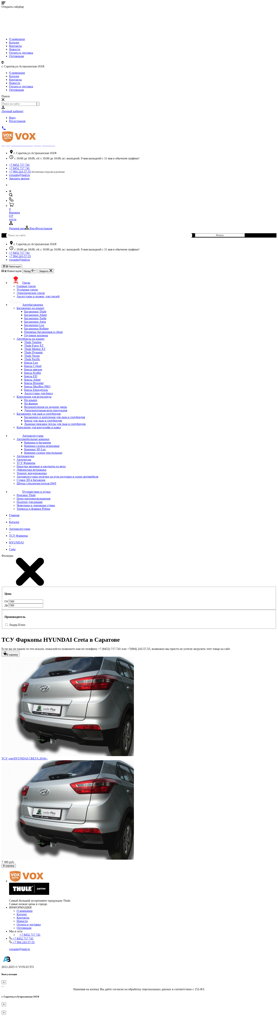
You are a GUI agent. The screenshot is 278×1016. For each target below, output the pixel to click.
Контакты (15, 46)
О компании (17, 39)
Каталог (14, 42)
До (6, 605)
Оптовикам (16, 56)
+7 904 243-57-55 (20, 171)
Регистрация (17, 121)
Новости (14, 49)
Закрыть (44, 271)
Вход (12, 117)
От (6, 601)
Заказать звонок (19, 178)
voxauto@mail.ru (19, 175)
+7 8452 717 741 (19, 164)
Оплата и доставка (21, 52)
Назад (27, 271)
